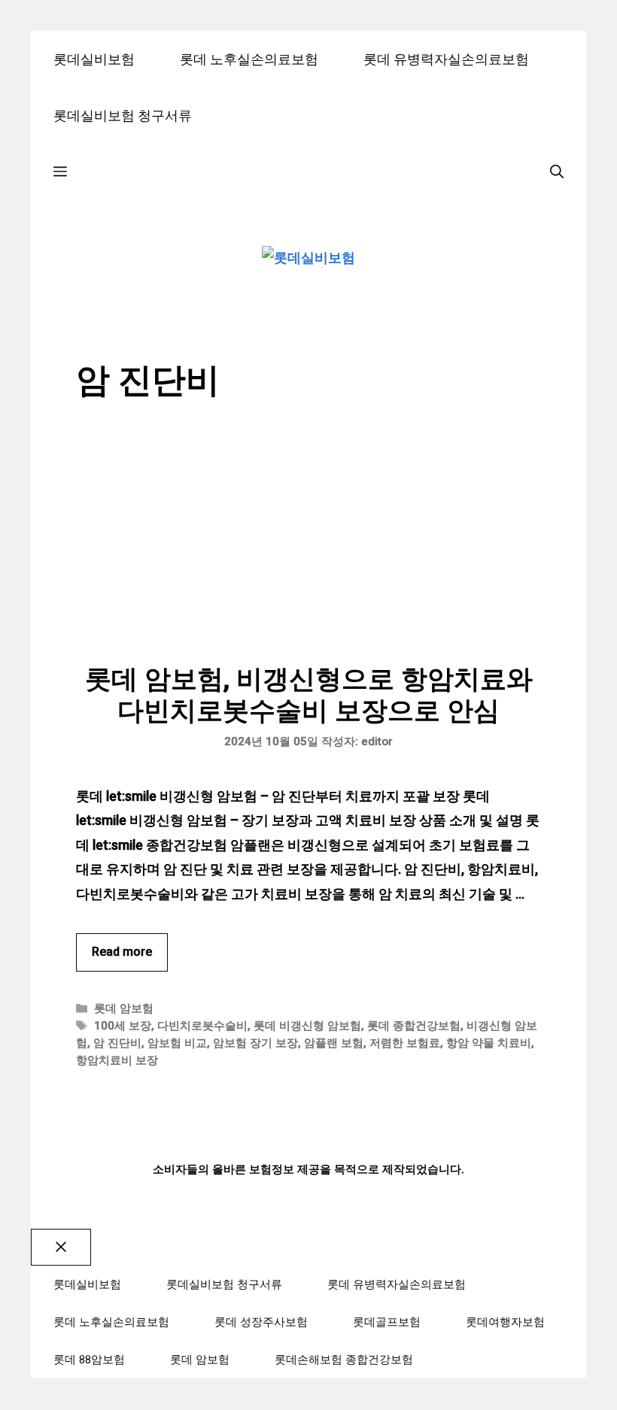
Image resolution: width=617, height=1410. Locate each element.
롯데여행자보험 (505, 1322)
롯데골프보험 (387, 1322)
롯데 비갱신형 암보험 (307, 1025)
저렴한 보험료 (404, 1043)
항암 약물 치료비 (488, 1043)
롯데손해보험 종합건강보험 (344, 1359)
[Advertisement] (308, 551)
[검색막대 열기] (556, 172)
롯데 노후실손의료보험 (249, 59)
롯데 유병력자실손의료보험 (446, 59)
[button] (60, 172)
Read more (122, 952)
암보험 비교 (177, 1043)
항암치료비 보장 (117, 1060)
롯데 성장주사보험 (261, 1322)
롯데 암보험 (123, 1008)
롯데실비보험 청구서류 (122, 115)
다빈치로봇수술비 (202, 1025)
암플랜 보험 (333, 1043)
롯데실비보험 (94, 59)
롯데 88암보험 (89, 1359)
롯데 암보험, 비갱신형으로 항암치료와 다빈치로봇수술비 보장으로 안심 (309, 695)
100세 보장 (122, 1025)
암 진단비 (117, 1043)
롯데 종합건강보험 (413, 1025)
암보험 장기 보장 (255, 1043)
